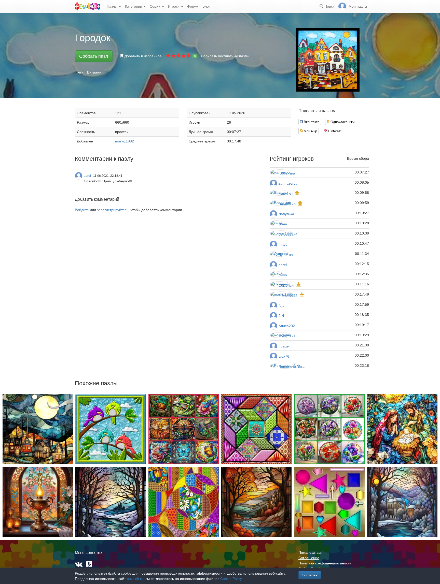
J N (281, 316)
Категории (134, 6)
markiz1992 (124, 141)
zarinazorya (288, 183)
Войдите (82, 210)
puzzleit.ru (135, 579)
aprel (283, 265)
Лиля (283, 224)
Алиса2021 (288, 326)
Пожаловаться (310, 552)
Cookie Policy (231, 579)
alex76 (284, 356)
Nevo (283, 275)
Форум (192, 6)
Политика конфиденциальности (324, 563)
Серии (155, 6)
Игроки (174, 6)
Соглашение (308, 558)
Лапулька (286, 214)
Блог (206, 6)
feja (281, 305)
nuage (284, 346)
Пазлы (112, 6)
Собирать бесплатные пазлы (225, 56)
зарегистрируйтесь (112, 210)
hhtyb (283, 244)
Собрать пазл (93, 56)
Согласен (310, 575)
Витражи (94, 72)
